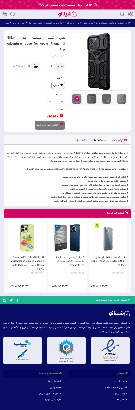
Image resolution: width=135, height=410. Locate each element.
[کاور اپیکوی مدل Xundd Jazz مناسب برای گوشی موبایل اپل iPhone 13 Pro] (67, 238)
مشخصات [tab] (97, 140)
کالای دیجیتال (107, 23)
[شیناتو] (67, 13)
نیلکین (51, 66)
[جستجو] (122, 13)
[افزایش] (62, 102)
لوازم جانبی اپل (72, 23)
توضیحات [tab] (118, 140)
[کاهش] (50, 102)
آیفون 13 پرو (19, 23)
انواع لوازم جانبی (90, 23)
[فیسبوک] (17, 301)
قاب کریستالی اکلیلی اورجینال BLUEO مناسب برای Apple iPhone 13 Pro (108, 261)
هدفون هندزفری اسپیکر (50, 393)
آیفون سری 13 (36, 23)
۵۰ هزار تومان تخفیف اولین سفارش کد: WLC (66, 5)
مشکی (56, 85)
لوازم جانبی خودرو (53, 399)
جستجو (120, 23)
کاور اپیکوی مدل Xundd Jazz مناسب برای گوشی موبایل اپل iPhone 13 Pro (70, 261)
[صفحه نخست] (129, 23)
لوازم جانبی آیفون (54, 23)
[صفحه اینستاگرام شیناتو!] (4, 301)
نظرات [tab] (78, 140)
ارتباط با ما (122, 399)
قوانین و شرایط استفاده (116, 387)
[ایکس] (11, 301)
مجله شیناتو (121, 393)
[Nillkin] (60, 66)
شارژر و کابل (55, 387)
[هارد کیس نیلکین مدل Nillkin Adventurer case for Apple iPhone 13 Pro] (99, 61)
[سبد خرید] (4, 13)
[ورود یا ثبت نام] (12, 13)
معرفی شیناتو (120, 381)
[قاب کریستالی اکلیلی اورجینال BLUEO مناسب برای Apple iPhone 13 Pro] (108, 238)
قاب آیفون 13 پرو (21, 66)
